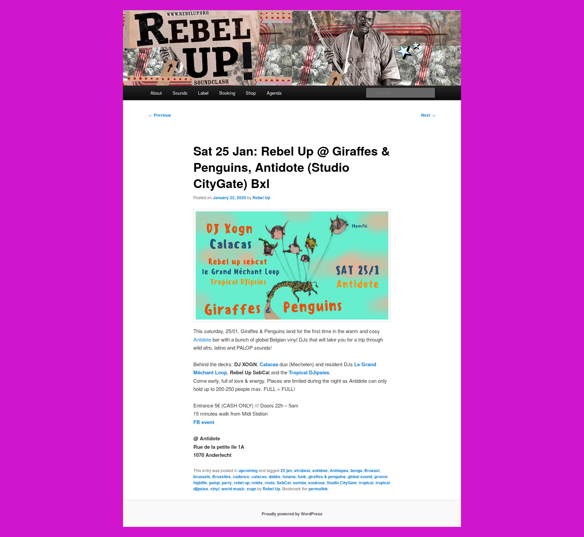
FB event (203, 422)
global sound (360, 476)
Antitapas (339, 470)
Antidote (202, 339)
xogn (251, 489)
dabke (275, 476)
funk (302, 476)
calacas (259, 476)
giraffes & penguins (327, 476)
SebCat (284, 483)
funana (289, 476)
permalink (318, 489)
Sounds (180, 93)
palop (214, 483)
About (156, 93)
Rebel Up (261, 197)
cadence (241, 476)
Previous (160, 115)
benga (356, 470)
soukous (316, 483)
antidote (320, 470)
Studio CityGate (342, 483)
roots (270, 483)
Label (203, 93)
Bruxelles (221, 476)
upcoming (248, 470)
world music (233, 489)
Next (428, 115)
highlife (200, 483)
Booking (227, 93)
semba (299, 483)
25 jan (286, 470)
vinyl (214, 489)
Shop (251, 93)
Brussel (372, 470)
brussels (201, 476)
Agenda (274, 93)
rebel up (241, 483)
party (227, 483)
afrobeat (302, 470)
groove (381, 476)
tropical (366, 483)
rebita (257, 483)
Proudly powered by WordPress (292, 514)
